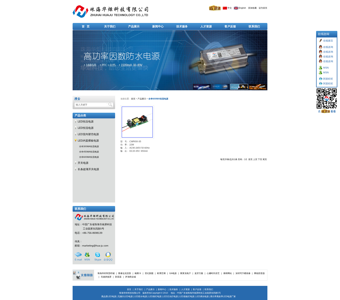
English (242, 8)
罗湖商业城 (130, 277)
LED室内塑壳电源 (88, 134)
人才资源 (206, 26)
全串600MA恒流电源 (89, 157)
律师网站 (227, 273)
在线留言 (328, 40)
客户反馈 (230, 26)
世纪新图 (149, 273)
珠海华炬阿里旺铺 (106, 273)
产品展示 (134, 26)
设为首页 (263, 8)
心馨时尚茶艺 (213, 273)
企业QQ (108, 259)
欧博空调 (161, 273)
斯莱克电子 (185, 273)
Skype (97, 259)
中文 (229, 8)
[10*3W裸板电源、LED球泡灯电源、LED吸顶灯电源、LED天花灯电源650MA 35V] (137, 120)
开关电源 (83, 162)
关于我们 (109, 26)
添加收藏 (252, 8)
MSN (87, 259)
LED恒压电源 (86, 121)
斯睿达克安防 (124, 273)
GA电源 (173, 273)
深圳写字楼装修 (243, 273)
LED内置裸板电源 (88, 140)
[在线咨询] (320, 46)
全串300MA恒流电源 (89, 146)
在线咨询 (328, 47)
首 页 (86, 26)
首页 (133, 99)
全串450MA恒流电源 (89, 152)
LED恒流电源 (86, 127)
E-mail (78, 259)
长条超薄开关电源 (88, 169)
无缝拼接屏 (106, 277)
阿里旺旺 (328, 78)
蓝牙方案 (199, 273)
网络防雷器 (259, 273)
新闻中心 (158, 26)
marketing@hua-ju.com (95, 245)
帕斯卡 (138, 273)
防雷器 (118, 277)
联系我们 (254, 26)
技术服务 (182, 26)
